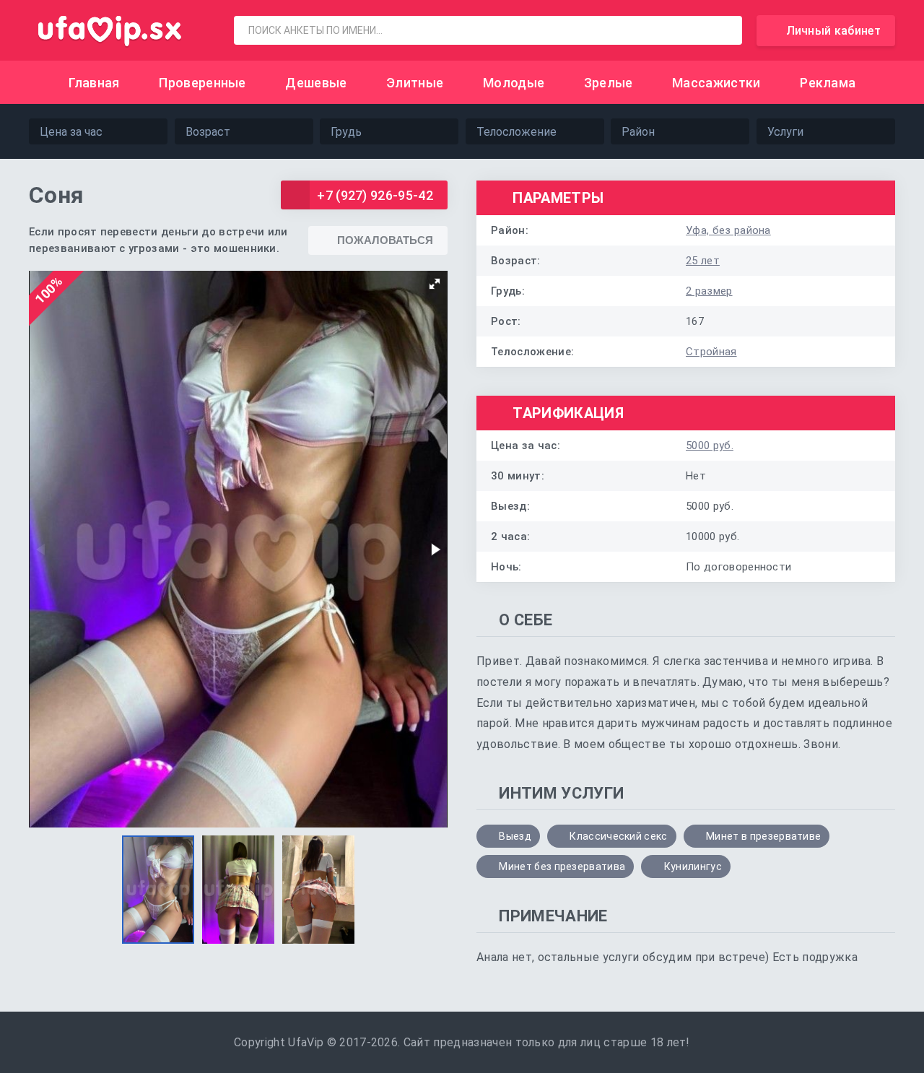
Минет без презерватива (562, 866)
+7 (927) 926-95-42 (375, 195)
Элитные (414, 82)
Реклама (827, 82)
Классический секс (618, 836)
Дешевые (315, 82)
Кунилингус (693, 866)
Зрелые (608, 82)
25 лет (703, 260)
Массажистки (716, 82)
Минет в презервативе (763, 836)
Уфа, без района (728, 230)
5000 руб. (709, 445)
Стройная (711, 351)
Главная (94, 82)
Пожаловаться (385, 240)
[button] (434, 283)
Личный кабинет (833, 31)
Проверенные (202, 82)
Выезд (515, 836)
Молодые (513, 82)
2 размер (709, 290)
